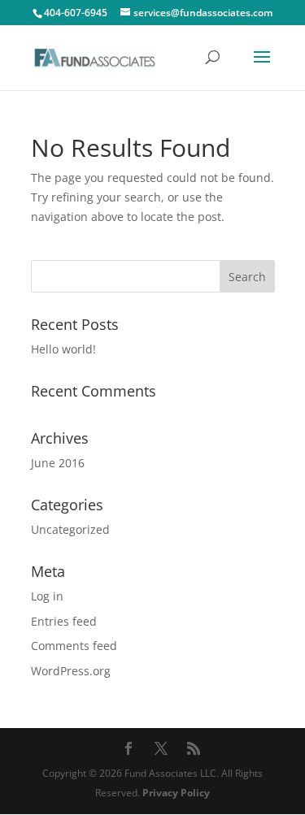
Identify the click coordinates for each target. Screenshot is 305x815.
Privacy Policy (176, 793)
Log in (47, 596)
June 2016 (58, 462)
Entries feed (64, 621)
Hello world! (63, 349)
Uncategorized (70, 529)
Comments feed (74, 645)
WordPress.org (71, 670)
